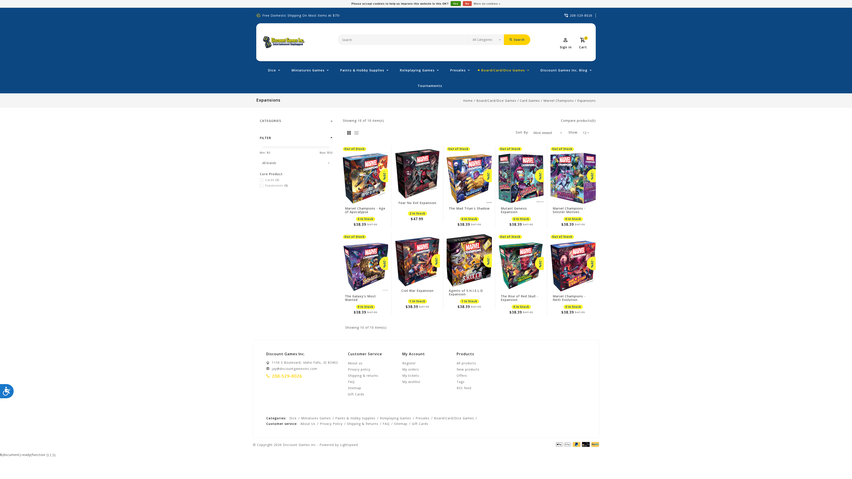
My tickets (410, 375)
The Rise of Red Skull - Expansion (519, 298)
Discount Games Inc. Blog (564, 70)
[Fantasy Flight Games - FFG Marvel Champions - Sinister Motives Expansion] (573, 178)
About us (355, 363)
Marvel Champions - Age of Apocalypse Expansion (365, 210)
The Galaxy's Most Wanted (360, 298)
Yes (455, 3)
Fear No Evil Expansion (417, 203)
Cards (272, 180)
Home (468, 100)
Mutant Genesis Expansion (514, 210)
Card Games (530, 100)
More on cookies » (487, 3)
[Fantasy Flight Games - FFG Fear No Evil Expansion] (417, 173)
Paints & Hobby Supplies (362, 70)
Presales (458, 70)
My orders (410, 369)
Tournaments (430, 85)
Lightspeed (349, 445)
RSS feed (464, 388)
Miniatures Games (308, 70)
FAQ (351, 382)
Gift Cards (356, 394)
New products (468, 369)
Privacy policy (359, 369)
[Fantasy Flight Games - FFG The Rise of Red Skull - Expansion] (521, 266)
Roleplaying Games (417, 70)
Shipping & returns (363, 375)
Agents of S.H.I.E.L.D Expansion (466, 292)
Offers (462, 375)
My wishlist (411, 382)
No (467, 3)
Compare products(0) (578, 120)
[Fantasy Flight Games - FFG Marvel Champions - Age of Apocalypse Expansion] (365, 178)
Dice (272, 70)
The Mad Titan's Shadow (469, 208)
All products (466, 363)
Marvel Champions (558, 100)
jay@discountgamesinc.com (294, 369)
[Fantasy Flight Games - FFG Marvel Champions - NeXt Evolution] (573, 266)
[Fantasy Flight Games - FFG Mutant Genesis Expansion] (521, 178)
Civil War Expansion (417, 291)
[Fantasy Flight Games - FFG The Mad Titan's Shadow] (469, 178)
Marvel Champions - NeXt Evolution (569, 298)
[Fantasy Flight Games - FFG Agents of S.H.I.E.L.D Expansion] (469, 261)
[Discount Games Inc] (283, 42)
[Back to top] (838, 465)
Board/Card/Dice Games (503, 70)
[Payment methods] (594, 444)
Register (409, 363)
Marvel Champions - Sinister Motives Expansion (569, 210)
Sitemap (354, 388)
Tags (461, 382)
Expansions (586, 100)
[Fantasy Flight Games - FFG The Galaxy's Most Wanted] (365, 266)
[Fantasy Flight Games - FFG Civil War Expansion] (417, 261)
